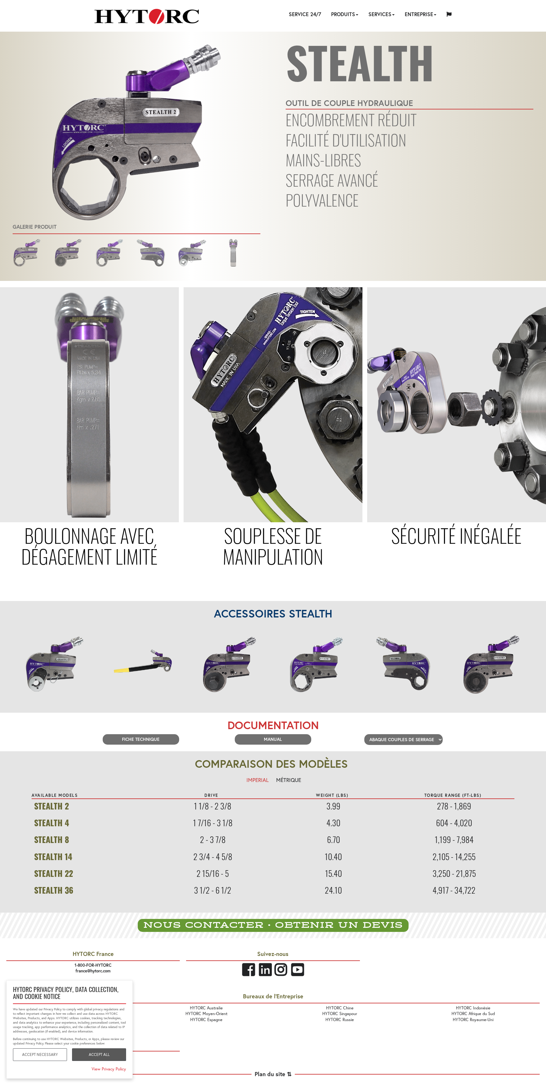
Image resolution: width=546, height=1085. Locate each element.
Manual (273, 739)
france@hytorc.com (93, 971)
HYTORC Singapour (339, 1013)
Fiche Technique (141, 739)
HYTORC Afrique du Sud (473, 1013)
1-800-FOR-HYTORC (93, 965)
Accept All (99, 1054)
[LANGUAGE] (449, 15)
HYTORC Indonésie (473, 1007)
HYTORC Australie (206, 1007)
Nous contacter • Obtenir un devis (273, 925)
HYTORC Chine (340, 1007)
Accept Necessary (40, 1054)
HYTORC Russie (339, 1019)
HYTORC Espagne (206, 1019)
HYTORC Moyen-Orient (206, 1013)
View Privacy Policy (109, 1068)
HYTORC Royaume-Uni (473, 1019)
